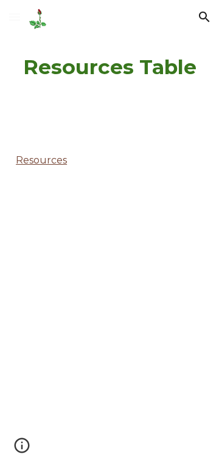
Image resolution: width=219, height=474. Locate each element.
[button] (14, 16)
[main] (109, 67)
